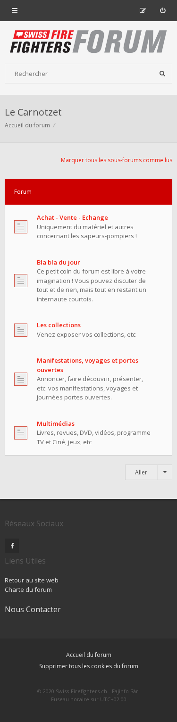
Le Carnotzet (33, 112)
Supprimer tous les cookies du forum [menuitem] (88, 666)
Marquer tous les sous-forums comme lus (116, 160)
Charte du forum (28, 589)
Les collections (59, 325)
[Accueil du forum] (88, 42)
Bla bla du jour (58, 262)
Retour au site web (32, 580)
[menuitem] (162, 10)
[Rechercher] (162, 73)
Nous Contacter (33, 609)
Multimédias (56, 423)
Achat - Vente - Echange (72, 217)
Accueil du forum (88, 655)
